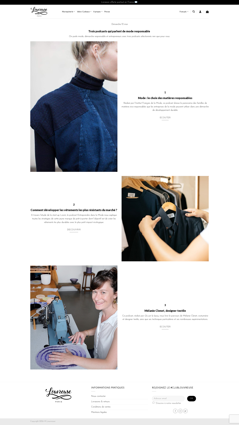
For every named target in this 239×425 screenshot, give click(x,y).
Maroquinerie (67, 11)
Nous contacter (98, 396)
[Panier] (207, 12)
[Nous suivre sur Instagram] (180, 411)
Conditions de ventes (101, 407)
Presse (107, 11)
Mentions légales (99, 412)
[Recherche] (194, 11)
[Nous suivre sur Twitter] (185, 411)
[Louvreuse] (44, 12)
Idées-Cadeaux (83, 11)
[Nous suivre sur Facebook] (175, 411)
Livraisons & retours (100, 402)
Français (183, 11)
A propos (97, 11)
